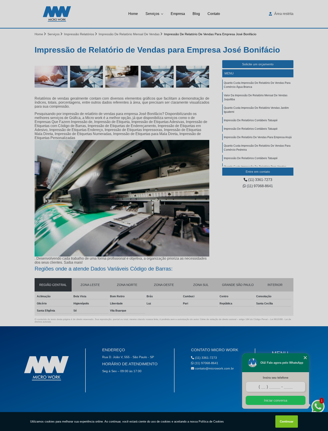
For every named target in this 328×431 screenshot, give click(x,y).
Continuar (286, 421)
